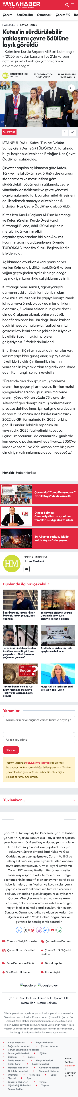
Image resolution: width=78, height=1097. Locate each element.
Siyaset (11, 1078)
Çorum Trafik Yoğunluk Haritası (56, 952)
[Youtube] (53, 930)
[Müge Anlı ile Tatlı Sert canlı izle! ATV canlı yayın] (58, 673)
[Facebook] (19, 930)
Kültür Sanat (14, 1063)
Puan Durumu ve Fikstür (21, 963)
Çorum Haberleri (49, 1046)
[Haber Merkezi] (11, 563)
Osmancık (44, 15)
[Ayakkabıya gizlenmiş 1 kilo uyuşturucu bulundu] (58, 635)
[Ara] (67, 5)
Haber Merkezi (34, 561)
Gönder (11, 750)
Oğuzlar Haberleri (49, 1067)
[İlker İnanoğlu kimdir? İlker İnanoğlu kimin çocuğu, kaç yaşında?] (20, 599)
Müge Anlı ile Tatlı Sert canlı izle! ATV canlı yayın (57, 688)
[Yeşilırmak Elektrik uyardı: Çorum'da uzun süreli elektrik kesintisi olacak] (58, 599)
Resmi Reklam (47, 1003)
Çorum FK (63, 15)
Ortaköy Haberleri (17, 1071)
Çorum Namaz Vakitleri (21, 950)
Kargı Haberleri (44, 1060)
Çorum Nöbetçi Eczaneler (22, 941)
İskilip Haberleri (16, 1060)
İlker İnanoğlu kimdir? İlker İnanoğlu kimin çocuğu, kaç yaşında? (19, 616)
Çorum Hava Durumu (58, 941)
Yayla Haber (28, 25)
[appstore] (27, 986)
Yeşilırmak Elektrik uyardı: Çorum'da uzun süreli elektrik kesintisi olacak (56, 616)
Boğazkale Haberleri (18, 1046)
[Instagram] (39, 930)
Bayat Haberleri (44, 1042)
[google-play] (48, 986)
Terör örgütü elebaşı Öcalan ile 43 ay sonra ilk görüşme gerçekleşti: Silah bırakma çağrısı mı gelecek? (19, 652)
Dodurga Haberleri (18, 1053)
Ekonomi (12, 1056)
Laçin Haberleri (40, 1063)
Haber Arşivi (52, 972)
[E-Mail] (27, 569)
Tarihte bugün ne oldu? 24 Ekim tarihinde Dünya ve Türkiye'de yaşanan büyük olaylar (18, 691)
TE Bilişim (70, 1065)
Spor (29, 1078)
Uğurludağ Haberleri (18, 1085)
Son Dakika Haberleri (18, 972)
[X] (26, 930)
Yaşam (45, 1085)
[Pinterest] (32, 930)
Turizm (42, 1081)
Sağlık (53, 1074)
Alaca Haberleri (16, 1042)
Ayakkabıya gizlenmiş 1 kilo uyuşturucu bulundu (56, 649)
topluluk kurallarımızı (37, 762)
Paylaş (11, 131)
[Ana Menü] (72, 5)
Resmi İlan (28, 1003)
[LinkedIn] (46, 930)
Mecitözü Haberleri (17, 1067)
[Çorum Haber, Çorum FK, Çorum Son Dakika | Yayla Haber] (21, 5)
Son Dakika (25, 15)
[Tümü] (73, 800)
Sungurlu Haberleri (17, 1081)
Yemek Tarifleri (15, 1088)
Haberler (8, 25)
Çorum (7, 15)
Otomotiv (12, 1074)
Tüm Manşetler (53, 963)
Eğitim (42, 1053)
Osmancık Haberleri (49, 1071)
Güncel (31, 1056)
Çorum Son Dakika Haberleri (23, 1049)
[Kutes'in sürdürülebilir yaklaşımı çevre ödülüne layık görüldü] (39, 104)
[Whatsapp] (59, 930)
